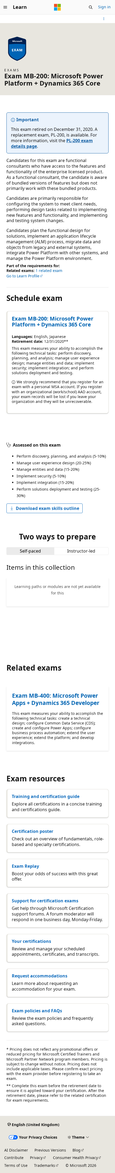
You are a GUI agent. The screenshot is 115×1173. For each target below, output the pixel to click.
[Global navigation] (5, 7)
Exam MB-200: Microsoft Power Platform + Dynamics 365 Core (52, 321)
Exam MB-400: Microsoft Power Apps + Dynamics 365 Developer (55, 699)
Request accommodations (39, 976)
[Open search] (90, 7)
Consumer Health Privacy (75, 1157)
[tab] (30, 551)
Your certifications (31, 941)
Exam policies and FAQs (37, 1010)
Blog (76, 1150)
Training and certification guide (45, 796)
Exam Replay (25, 866)
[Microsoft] (57, 7)
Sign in (104, 6)
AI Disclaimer (16, 1150)
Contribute (14, 1157)
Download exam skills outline (47, 508)
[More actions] (104, 18)
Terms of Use (16, 1165)
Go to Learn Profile (22, 275)
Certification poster (32, 831)
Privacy (36, 1157)
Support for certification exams (45, 900)
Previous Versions (50, 1150)
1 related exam (49, 270)
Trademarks (44, 1165)
